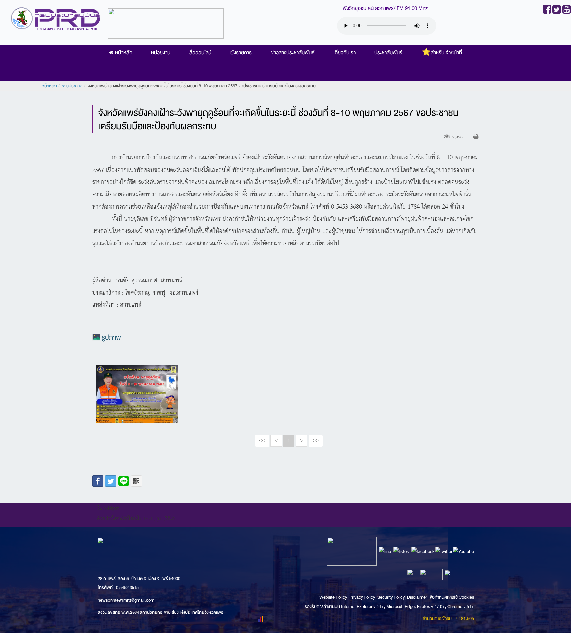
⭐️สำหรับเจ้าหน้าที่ (442, 52)
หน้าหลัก (123, 52)
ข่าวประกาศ (72, 86)
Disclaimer (417, 597)
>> (316, 441)
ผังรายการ (241, 52)
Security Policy (391, 597)
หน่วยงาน (160, 52)
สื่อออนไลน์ (200, 52)
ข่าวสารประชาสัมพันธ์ (293, 52)
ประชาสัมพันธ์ (388, 52)
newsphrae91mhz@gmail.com (126, 600)
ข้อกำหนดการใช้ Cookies (452, 597)
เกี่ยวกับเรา (344, 52)
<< (262, 441)
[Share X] (110, 481)
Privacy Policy (362, 597)
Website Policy (333, 597)
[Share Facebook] (97, 481)
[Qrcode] (136, 481)
